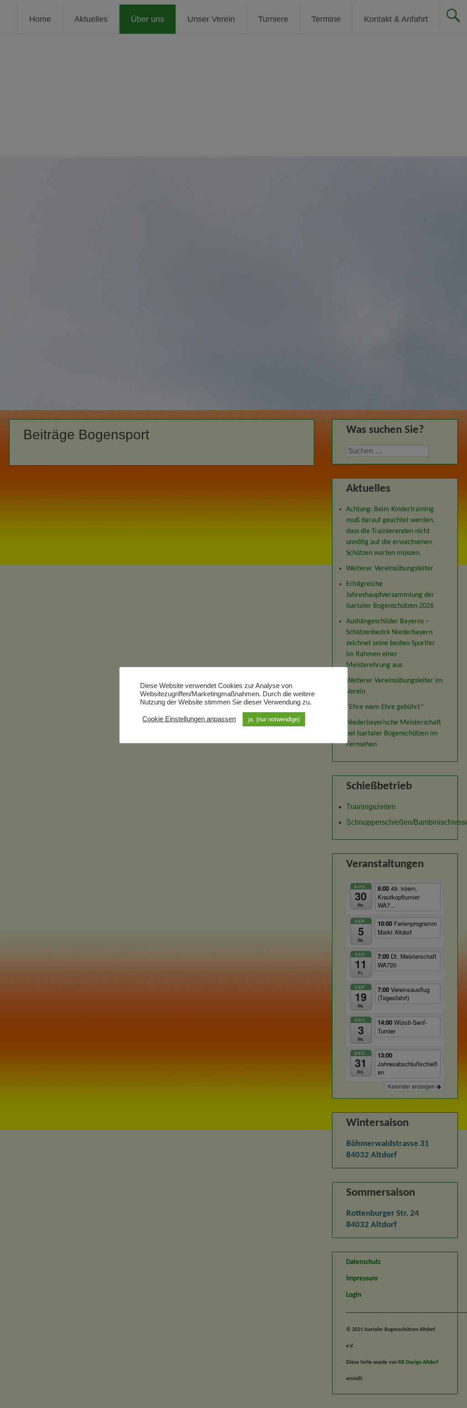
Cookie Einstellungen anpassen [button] (189, 719)
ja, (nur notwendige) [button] (274, 719)
